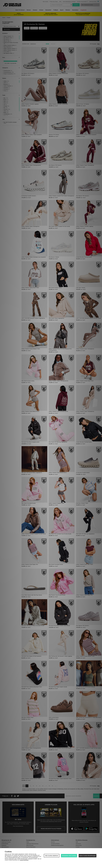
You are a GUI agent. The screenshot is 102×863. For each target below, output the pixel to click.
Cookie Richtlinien (24, 860)
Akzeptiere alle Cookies (69, 855)
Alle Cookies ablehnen (51, 855)
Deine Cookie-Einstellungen (87, 855)
